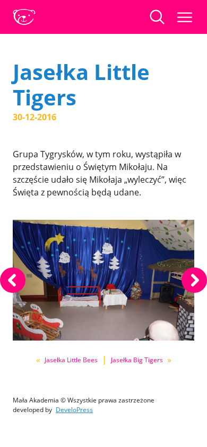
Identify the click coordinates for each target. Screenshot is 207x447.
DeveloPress (74, 409)
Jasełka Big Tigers (137, 359)
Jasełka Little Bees (71, 359)
